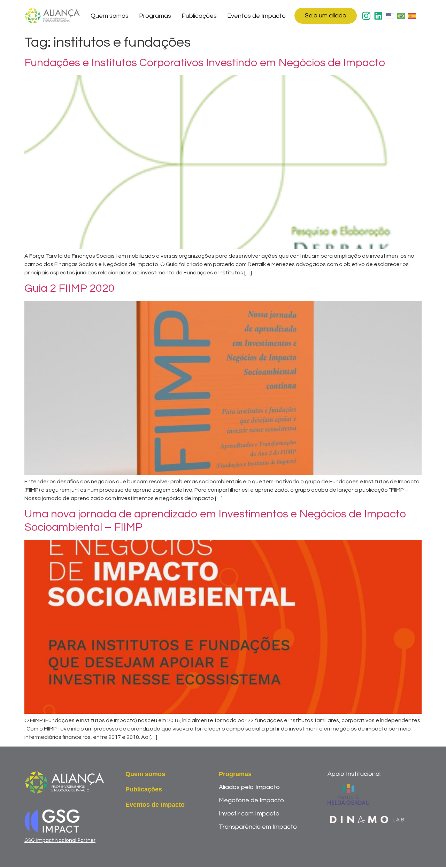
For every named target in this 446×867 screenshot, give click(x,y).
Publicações (199, 16)
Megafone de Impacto (251, 800)
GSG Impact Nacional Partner (59, 840)
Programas (155, 16)
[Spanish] (412, 15)
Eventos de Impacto (256, 16)
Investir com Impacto (249, 813)
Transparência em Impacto (258, 826)
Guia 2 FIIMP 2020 (69, 288)
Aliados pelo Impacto (249, 787)
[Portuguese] (401, 15)
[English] (390, 15)
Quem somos (110, 16)
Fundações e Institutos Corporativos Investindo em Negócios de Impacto (204, 63)
